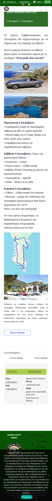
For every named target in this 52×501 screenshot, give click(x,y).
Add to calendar (17, 332)
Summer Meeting (17, 358)
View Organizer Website (32, 399)
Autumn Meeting (41, 358)
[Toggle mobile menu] (46, 10)
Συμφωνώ (26, 497)
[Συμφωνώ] (48, 475)
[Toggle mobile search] (41, 10)
